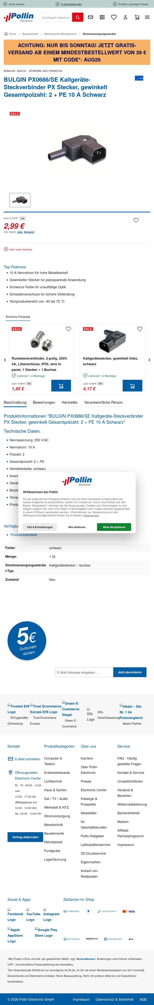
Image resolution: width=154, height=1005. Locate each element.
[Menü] (148, 17)
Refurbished (53, 841)
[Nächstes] (149, 359)
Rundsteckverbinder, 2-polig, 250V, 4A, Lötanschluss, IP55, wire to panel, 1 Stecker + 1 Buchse (40, 364)
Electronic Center (94, 789)
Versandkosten (85, 959)
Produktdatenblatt (23, 534)
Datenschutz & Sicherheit (115, 999)
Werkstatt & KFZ (56, 807)
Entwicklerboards (57, 772)
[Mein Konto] (125, 17)
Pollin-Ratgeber (92, 835)
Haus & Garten (55, 789)
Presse (86, 781)
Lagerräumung (55, 859)
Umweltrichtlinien (130, 781)
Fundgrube (52, 850)
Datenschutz (79, 680)
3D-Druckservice (93, 853)
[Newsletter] (90, 17)
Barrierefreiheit (128, 812)
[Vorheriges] (5, 359)
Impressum (125, 844)
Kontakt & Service (130, 772)
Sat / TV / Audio (56, 798)
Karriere (87, 758)
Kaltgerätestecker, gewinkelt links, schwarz (110, 361)
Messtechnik (53, 824)
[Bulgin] (139, 88)
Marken (123, 821)
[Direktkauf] (102, 17)
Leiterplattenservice (95, 844)
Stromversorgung (57, 815)
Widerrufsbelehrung (132, 804)
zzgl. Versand (25, 232)
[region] (77, 160)
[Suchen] (77, 17)
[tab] (15, 403)
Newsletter (89, 812)
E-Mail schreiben (27, 758)
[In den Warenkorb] (61, 385)
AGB (143, 999)
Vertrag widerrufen (25, 837)
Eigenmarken (91, 861)
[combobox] (56, 17)
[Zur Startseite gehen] (18, 16)
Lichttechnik (53, 781)
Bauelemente (54, 833)
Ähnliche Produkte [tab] (18, 316)
